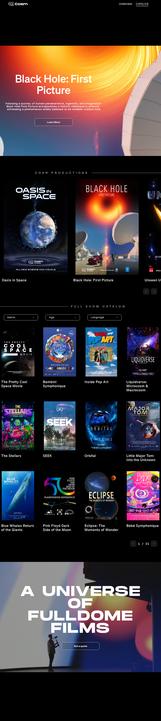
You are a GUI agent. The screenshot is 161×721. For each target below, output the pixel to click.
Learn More (53, 122)
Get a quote (80, 646)
